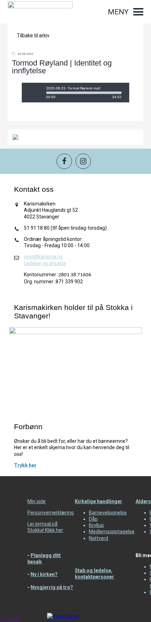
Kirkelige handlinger (98, 501)
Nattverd (98, 538)
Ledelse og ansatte (45, 263)
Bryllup (96, 525)
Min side (36, 501)
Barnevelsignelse (108, 512)
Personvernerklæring (50, 512)
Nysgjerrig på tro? (52, 587)
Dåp (93, 519)
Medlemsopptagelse (111, 531)
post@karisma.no (43, 256)
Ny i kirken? (44, 574)
